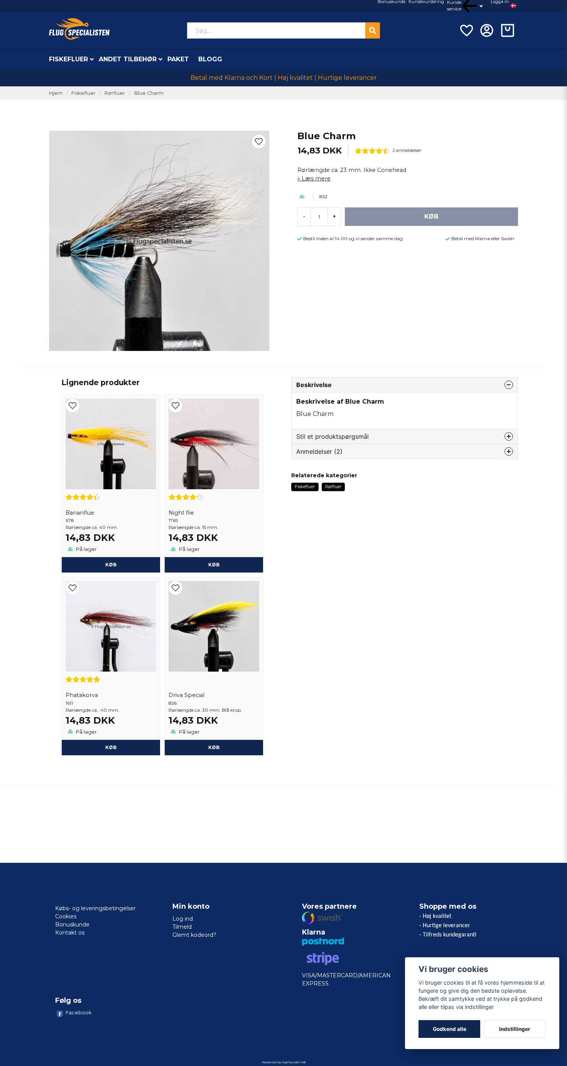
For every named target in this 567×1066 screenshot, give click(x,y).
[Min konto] (486, 30)
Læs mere (316, 178)
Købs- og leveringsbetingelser (95, 908)
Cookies (65, 916)
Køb (110, 565)
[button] (513, 5)
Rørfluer (115, 93)
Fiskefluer (68, 59)
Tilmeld (182, 926)
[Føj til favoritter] (466, 30)
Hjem (55, 93)
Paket (178, 59)
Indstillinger (514, 1029)
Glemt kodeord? (194, 934)
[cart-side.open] (507, 30)
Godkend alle (449, 1029)
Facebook (79, 1012)
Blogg (210, 59)
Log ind (182, 918)
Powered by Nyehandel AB (283, 1062)
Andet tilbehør (128, 59)
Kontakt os (69, 932)
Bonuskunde (72, 924)
